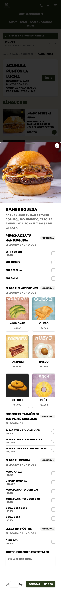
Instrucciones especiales (27, 552)
